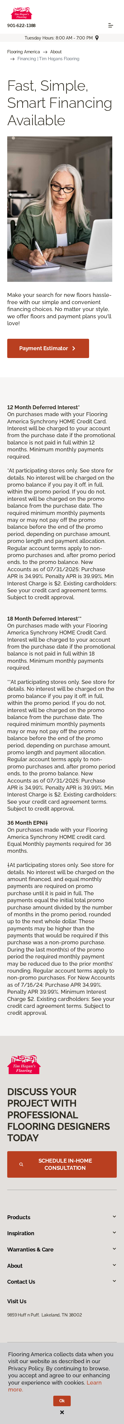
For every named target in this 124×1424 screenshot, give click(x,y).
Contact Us (21, 1282)
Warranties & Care (30, 1249)
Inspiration (20, 1233)
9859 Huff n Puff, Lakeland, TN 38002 (44, 1315)
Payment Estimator (43, 348)
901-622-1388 (21, 25)
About (56, 51)
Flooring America (23, 51)
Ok (62, 1400)
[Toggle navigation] (111, 25)
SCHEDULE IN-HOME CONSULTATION (65, 1164)
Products (18, 1217)
